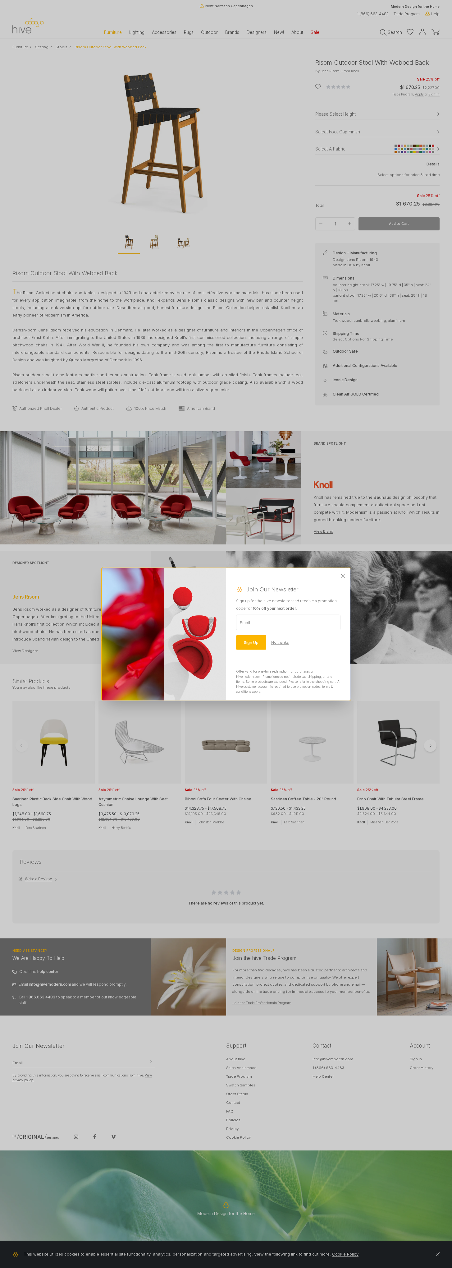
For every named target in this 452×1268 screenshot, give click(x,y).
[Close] (343, 576)
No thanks (280, 642)
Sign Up (251, 642)
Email (245, 622)
